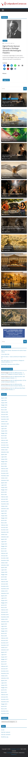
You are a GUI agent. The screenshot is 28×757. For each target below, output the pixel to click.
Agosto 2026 (4, 398)
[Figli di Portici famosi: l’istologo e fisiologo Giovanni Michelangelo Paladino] (14, 29)
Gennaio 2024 (4, 471)
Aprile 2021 (4, 548)
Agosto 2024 (4, 454)
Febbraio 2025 (4, 440)
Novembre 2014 (5, 713)
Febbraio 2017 (4, 666)
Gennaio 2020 (4, 584)
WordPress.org (4, 737)
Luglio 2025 (4, 428)
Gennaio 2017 (4, 668)
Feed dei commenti (5, 734)
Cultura (4, 98)
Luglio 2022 (4, 513)
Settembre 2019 (5, 593)
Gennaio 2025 (4, 442)
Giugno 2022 (4, 515)
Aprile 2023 (4, 492)
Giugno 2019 (4, 600)
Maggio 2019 (4, 602)
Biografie (5, 40)
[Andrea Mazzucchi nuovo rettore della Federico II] (14, 262)
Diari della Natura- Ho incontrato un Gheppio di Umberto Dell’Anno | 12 (12, 174)
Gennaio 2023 (4, 499)
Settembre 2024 (5, 452)
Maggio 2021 (4, 546)
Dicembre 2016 (4, 671)
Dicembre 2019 (4, 586)
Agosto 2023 (4, 482)
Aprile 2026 (4, 407)
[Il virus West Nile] (14, 135)
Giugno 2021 (4, 544)
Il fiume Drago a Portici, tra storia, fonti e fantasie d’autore (13, 247)
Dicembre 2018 (4, 614)
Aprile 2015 (4, 706)
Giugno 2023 (4, 487)
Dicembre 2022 (4, 501)
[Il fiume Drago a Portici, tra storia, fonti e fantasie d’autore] (14, 243)
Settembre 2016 (5, 678)
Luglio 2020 (4, 569)
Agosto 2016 (4, 680)
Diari (9, 98)
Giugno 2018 (4, 628)
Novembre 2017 (5, 645)
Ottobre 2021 (4, 534)
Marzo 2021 (4, 551)
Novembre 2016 (5, 673)
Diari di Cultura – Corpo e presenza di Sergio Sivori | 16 (12, 102)
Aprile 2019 (4, 605)
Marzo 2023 (4, 494)
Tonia (13, 43)
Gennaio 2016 (4, 697)
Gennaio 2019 (4, 612)
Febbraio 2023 (4, 497)
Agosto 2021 (4, 539)
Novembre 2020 (5, 560)
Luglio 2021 (4, 541)
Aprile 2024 (4, 464)
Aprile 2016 (4, 690)
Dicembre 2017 (4, 642)
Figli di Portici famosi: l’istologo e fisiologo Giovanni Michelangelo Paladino (12, 49)
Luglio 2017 (4, 654)
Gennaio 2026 (4, 414)
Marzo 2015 (4, 708)
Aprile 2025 (4, 435)
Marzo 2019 (4, 607)
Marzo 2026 (4, 409)
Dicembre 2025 (4, 416)
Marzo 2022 (4, 522)
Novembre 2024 (5, 447)
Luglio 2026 (4, 400)
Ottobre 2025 (4, 421)
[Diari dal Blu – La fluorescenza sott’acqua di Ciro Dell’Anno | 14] (14, 299)
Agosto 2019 (4, 595)
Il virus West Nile (6, 138)
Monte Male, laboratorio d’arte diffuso (12, 194)
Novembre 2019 (5, 588)
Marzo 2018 (4, 635)
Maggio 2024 (4, 461)
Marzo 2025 (4, 438)
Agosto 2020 (4, 567)
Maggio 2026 (4, 405)
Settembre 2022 (5, 508)
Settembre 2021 (5, 537)
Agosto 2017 (4, 652)
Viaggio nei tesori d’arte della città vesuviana (11, 284)
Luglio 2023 (4, 485)
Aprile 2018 (4, 633)
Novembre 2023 (5, 475)
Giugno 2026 (4, 402)
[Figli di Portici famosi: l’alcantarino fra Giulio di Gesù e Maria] (14, 118)
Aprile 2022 (4, 520)
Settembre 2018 (5, 621)
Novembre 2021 (5, 532)
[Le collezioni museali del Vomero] (14, 318)
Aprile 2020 (4, 577)
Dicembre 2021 (4, 529)
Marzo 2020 (4, 579)
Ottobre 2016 (4, 675)
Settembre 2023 (5, 480)
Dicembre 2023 (4, 473)
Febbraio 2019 (4, 610)
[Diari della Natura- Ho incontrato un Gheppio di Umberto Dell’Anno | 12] (14, 170)
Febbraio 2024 (4, 468)
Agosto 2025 (4, 426)
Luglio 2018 (4, 626)
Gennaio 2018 (4, 640)
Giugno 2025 (4, 431)
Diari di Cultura (14, 98)
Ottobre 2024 (4, 449)
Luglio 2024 (4, 456)
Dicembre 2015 (4, 699)
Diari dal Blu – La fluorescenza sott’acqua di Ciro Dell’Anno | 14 (13, 303)
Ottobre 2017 (4, 647)
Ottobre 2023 (4, 478)
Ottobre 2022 (4, 506)
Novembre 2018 (5, 617)
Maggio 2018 (4, 631)
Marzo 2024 (4, 466)
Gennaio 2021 (4, 555)
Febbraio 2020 (4, 581)
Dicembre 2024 (4, 445)
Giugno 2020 (4, 572)
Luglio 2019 (4, 598)
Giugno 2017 (4, 657)
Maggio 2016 (4, 687)
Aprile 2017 (4, 661)
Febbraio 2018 (4, 638)
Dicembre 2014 (4, 711)
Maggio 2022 (4, 518)
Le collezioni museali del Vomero (11, 322)
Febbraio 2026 (4, 412)
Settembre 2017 (5, 650)
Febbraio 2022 (4, 525)
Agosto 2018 (4, 624)
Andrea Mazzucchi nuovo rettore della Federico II (12, 266)
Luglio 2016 (4, 683)
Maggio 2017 (4, 659)
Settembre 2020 (5, 565)
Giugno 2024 (4, 459)
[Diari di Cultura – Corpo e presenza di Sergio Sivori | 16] (14, 93)
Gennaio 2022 (4, 527)
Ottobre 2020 (4, 562)
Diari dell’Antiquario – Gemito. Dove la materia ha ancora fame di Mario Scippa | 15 (13, 228)
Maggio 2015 (4, 704)
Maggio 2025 (4, 433)
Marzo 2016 (4, 692)
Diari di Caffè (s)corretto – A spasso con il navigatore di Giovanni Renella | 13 (13, 211)
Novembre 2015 (5, 701)
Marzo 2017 (4, 664)
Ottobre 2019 (4, 591)
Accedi (2, 730)
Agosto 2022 (4, 511)
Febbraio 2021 (4, 553)
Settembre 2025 (5, 424)
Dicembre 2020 (4, 558)
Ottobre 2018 (4, 619)
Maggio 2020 (4, 574)
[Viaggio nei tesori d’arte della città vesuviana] (14, 280)
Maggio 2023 (4, 489)
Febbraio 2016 (4, 694)
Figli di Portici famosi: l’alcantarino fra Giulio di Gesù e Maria (12, 122)
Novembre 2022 (5, 504)
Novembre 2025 (5, 419)
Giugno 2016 (4, 685)
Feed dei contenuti (5, 732)
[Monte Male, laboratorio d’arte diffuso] (14, 189)
